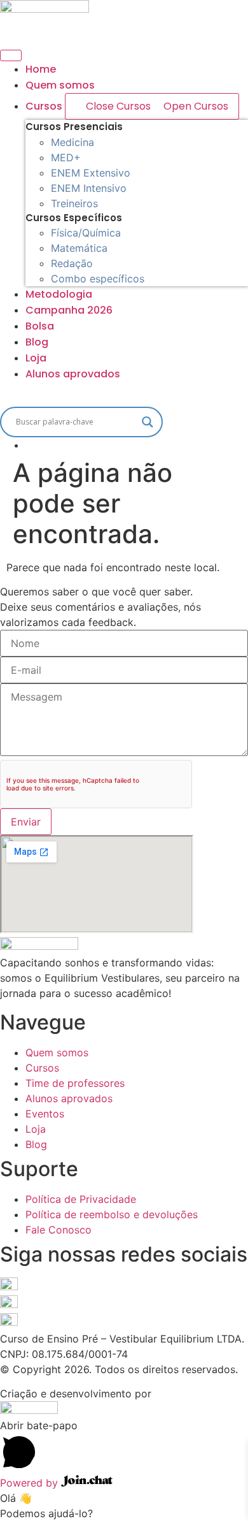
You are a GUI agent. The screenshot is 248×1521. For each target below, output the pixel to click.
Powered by (30, 1482)
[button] (124, 394)
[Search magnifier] (147, 422)
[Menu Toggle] (11, 55)
